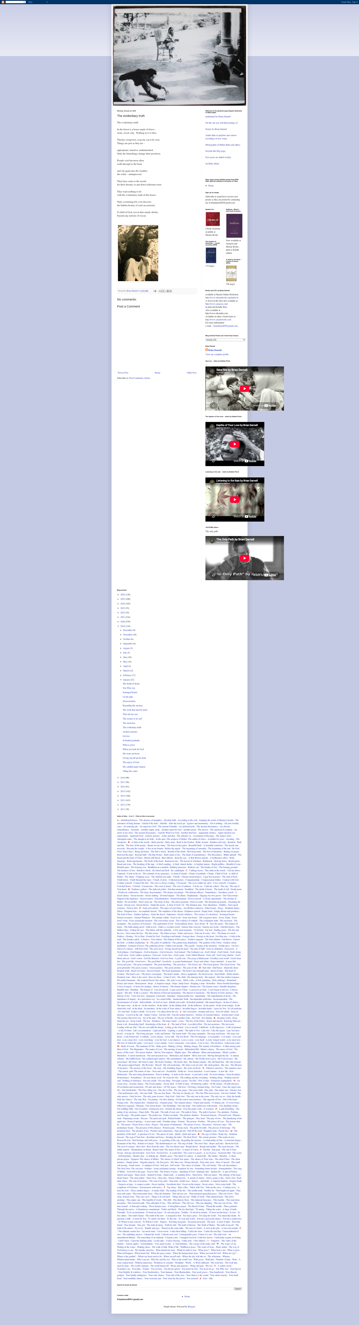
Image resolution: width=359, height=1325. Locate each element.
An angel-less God (148, 826)
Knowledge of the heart (156, 1024)
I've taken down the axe (167, 1011)
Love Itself (200, 1039)
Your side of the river (175, 1275)
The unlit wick (220, 1234)
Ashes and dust (168, 835)
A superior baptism (219, 1180)
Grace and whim (201, 961)
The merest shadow (144, 1052)
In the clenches (149, 1005)
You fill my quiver (172, 1268)
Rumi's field (158, 1149)
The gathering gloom (154, 945)
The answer (203, 829)
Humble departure (228, 986)
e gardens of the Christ (211, 942)
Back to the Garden (185, 842)
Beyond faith (141, 854)
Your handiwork (216, 1271)
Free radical (156, 939)
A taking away (229, 1187)
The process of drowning (219, 1127)
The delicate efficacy (194, 892)
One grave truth (196, 1089)
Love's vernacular (176, 1042)
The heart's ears (133, 973)
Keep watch (136, 1020)
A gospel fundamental (182, 961)
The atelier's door (223, 835)
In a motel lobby (164, 998)
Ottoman (140, 1105)
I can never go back (198, 989)
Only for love (136, 1096)
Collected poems (176, 879)
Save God (150, 1152)
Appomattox (122, 835)
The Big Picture (155, 854)
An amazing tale (130, 826)
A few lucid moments (182, 929)
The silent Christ (222, 1159)
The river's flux (201, 1143)
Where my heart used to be (150, 1256)
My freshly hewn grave (205, 1058)
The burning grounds (228, 867)
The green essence (139, 967)
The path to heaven (207, 1111)
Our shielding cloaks (228, 1105)
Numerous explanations (221, 1080)
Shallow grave (166, 1155)
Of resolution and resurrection (130, 1086)
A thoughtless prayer (177, 1206)
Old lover (182, 1086)
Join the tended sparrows (183, 1014)
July (125, 652)
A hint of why (169, 976)
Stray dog (162, 1177)
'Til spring (199, 1209)
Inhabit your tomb (177, 1002)
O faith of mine (182, 1083)
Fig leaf (208, 929)
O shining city (218, 1102)
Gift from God (141, 948)
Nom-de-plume (233, 1074)
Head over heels (138, 970)
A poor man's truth (152, 1121)
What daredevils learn (165, 1249)
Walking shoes (144, 1246)
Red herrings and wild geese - (146, 1140)
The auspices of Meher (177, 838)
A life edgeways (217, 1027)
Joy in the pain (149, 1017)
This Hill (167, 1199)
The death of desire (131, 683)
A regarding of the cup (169, 1140)
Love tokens (191, 1042)
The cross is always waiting (162, 882)
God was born (167, 958)
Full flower (227, 939)
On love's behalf (228, 1093)
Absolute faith (170, 820)
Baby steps (170, 842)
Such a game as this (215, 1177)
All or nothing (216, 823)
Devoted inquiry (167, 895)
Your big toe (235, 1268)
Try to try (139, 1227)
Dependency (211, 892)
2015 (123, 791)
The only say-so (218, 1096)
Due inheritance (210, 904)
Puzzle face (224, 1130)
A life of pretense (233, 1027)
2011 (123, 809)
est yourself (196, 898)
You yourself (192, 1278)
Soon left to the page (136, 1171)
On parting (153, 1099)
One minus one (221, 1089)
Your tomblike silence (132, 1278)
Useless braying (173, 1240)
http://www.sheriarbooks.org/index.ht (221, 297)
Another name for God (171, 829)
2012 (123, 804)
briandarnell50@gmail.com (225, 325)
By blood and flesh (161, 870)
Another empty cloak (150, 829)
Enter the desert (158, 914)
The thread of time (196, 1206)
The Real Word (190, 1137)
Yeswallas (136, 1268)
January (127, 679)
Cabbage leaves (196, 870)
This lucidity (219, 1199)
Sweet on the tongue (191, 1184)
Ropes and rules (217, 1143)
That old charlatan (162, 1193)
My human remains (197, 1061)
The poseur (191, 1121)
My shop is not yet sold (192, 1064)
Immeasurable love (185, 995)
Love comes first (130, 1039)
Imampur (171, 995)
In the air (137, 1005)
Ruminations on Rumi (141, 1149)
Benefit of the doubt (177, 851)
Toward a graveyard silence (208, 1218)
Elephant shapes (232, 907)
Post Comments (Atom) (139, 377)
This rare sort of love (223, 1202)
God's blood (210, 951)
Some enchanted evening (164, 1168)
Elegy (220, 907)
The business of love (126, 870)
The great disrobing (162, 964)
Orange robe (123, 1102)
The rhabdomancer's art (165, 1143)
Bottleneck (207, 860)
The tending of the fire (176, 1190)
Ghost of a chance (125, 948)
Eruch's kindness (185, 914)
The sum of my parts (158, 1180)
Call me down (233, 870)
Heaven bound (153, 970)
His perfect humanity (126, 980)
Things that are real (180, 1196)
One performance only (128, 1093)
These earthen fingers (140, 1190)
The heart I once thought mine (195, 970)
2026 (123, 594)
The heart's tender (171, 973)
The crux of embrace (182, 886)
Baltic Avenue (202, 842)
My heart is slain (146, 1061)
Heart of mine (217, 970)
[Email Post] (155, 290)
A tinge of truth (229, 1209)
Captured (121, 873)
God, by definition (215, 948)
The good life (128, 961)
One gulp (208, 1089)
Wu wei (209, 1265)
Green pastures (156, 967)
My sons (225, 1064)
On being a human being (199, 1086)
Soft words (175, 1165)
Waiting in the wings (126, 1246)
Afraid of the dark (150, 823)
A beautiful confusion (213, 845)
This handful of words (151, 1199)
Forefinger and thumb (171, 936)
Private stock (182, 1127)
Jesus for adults (222, 1011)
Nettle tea (182, 1071)
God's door (123, 954)
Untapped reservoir (188, 1237)
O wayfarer (209, 1108)
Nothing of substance (132, 1080)
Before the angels (173, 848)
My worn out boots (131, 753)
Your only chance (156, 1275)
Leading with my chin (127, 1027)
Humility (134, 989)
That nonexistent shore (143, 1193)
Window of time (223, 1259)
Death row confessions (128, 892)
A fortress (145, 939)
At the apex (161, 838)
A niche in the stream (180, 1074)
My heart (133, 1061)
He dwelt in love (206, 973)
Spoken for (216, 1171)
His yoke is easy (174, 980)
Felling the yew (137, 929)
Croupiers (232, 882)
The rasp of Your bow (135, 1137)
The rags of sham (209, 1133)
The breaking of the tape (144, 864)
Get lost (126, 735)
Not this (192, 1080)
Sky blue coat (177, 1162)
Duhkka (222, 904)
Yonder (146, 1268)
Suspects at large (126, 1184)
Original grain (166, 1102)
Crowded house (124, 886)
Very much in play (163, 1243)
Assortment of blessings (203, 835)
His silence (160, 980)
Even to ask (176, 917)
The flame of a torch (226, 933)
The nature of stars (142, 1071)
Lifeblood (203, 1027)
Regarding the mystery (133, 705)
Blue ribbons (167, 857)
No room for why (170, 1077)
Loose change (157, 1036)
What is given (129, 744)
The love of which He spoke (129, 1042)
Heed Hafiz (220, 973)
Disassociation (129, 701)
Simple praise (132, 1162)
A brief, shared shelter (182, 864)
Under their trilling (178, 1231)
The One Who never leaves (208, 1093)
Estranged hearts (130, 692)
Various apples (132, 1243)
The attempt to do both (144, 838)
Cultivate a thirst (211, 886)
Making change (191, 1046)
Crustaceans (147, 886)
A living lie (129, 1033)
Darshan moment (175, 889)
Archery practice (130, 731)
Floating (129, 936)
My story (158, 1067)
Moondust (121, 1055)
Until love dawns (205, 1237)
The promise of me (140, 1130)
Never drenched (195, 1071)
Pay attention (223, 1111)
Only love (180, 1096)
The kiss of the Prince (195, 1020)
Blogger (191, 1306)
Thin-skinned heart (214, 1196)
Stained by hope (154, 1174)
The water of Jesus (205, 1246)
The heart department (171, 970)
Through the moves (125, 1209)
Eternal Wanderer (142, 917)
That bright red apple (225, 1190)
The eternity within (160, 917)
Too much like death (227, 1215)
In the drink (162, 1005)
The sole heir (137, 1168)
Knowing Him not (232, 1020)
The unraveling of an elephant (150, 1237)
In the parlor (209, 1005)
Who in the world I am (182, 1259)
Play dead (200, 1118)
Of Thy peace (170, 1086)
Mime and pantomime (211, 1052)
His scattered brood (145, 980)
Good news (140, 961)
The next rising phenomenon (142, 1074)
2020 (123, 621)
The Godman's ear (195, 951)
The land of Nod (178, 1024)
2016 (123, 786)
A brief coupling (163, 864)
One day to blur (165, 1089)
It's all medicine (235, 1008)
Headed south (123, 970)
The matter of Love (153, 1049)
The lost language (198, 1036)
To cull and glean (172, 1212)
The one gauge (181, 1089)
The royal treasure (226, 1146)
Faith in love (151, 926)
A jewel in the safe (134, 1014)
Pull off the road (194, 1130)
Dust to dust (132, 907)
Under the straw (195, 1231)
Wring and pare (197, 1265)
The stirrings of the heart (229, 1174)
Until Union (124, 1240)
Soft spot (164, 1165)
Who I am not (143, 1259)
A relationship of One (213, 1140)
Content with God (231, 879)
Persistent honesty (209, 1115)
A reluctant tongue (232, 1140)
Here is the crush (139, 976)
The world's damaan (140, 1265)
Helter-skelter (233, 973)
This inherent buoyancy (201, 1199)
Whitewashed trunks (126, 1259)
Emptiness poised (192, 911)
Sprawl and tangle (125, 1174)
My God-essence (225, 1058)
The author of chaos (197, 838)
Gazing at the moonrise (207, 945)
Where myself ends (172, 1256)
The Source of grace (169, 1171)
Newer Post (123, 372)
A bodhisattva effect (218, 857)
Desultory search (225, 892)
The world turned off (159, 1265)
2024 (123, 603)
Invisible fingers (190, 1008)
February (127, 675)
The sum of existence (138, 1180)
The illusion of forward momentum (165, 992)
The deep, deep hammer (150, 892)
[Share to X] (165, 291)
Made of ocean (127, 1046)
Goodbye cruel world (219, 958)
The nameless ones (233, 1067)
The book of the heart (154, 860)
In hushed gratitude (131, 740)
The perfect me (155, 1115)
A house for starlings (142, 986)
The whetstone (214, 1256)
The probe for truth (198, 1127)
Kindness (156, 1020)
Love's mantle (161, 1042)
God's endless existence (140, 954)
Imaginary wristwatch (155, 995)
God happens (136, 951)
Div (189, 898)
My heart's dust (180, 1061)
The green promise (172, 967)
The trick (211, 1221)
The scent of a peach (192, 1152)
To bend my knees (154, 1212)
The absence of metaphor (150, 820)
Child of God (221, 873)
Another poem (189, 829)
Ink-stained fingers (213, 1002)
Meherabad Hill (192, 1049)
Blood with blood (152, 857)
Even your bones (190, 917)
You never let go (207, 1268)
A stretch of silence (195, 1177)
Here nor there (155, 976)
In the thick (137, 1008)
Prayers (155, 1124)
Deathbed (189, 889)
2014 (123, 795)
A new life (223, 1071)
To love (232, 1212)
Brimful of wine (233, 864)
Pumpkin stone (210, 1130)
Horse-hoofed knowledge (228, 983)
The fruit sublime (213, 939)
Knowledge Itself (136, 1024)
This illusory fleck (181, 1199)
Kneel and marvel (214, 1020)
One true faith (146, 1093)
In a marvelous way (146, 998)
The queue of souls (164, 1133)
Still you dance (210, 1174)
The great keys (179, 964)
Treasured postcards (196, 1221)
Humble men (123, 989)
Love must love (234, 1039)
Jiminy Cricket (151, 1014)
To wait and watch (187, 1218)
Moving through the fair (218, 1055)
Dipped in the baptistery (127, 898)
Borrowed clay (171, 860)
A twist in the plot (211, 1227)
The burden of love (209, 867)
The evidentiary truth (132, 727)
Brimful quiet (123, 867)
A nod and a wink (200, 1074)
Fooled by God (153, 936)
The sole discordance (227, 1165)
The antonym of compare (221, 829)
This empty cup (133, 1199)
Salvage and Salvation (134, 1152)
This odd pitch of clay (156, 1202)
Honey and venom (125, 983)
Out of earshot (141, 1108)
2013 (123, 800)
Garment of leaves (136, 945)
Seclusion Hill (224, 1152)
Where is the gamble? (126, 1256)
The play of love (214, 1118)
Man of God (122, 1049)
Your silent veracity (218, 1275)
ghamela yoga (126, 11)
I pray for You (220, 1008)
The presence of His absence (148, 1127)
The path (154, 1111)
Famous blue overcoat (191, 926)
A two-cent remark (229, 1227)
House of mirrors (160, 986)
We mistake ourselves (144, 1249)
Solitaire (148, 1168)
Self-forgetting (124, 1155)
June (125, 657)
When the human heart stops (185, 1253)
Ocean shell (168, 1083)
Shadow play (138, 1155)
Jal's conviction (189, 1011)
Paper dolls (144, 1111)
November (128, 634)
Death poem (236, 889)
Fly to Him (139, 936)
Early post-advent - (151, 907)
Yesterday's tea (123, 1268)
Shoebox (223, 1155)
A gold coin (180, 958)
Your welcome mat (152, 1278)
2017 (123, 782)
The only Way (140, 1099)
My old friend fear (216, 1061)
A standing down (183, 1174)
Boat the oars (180, 857)
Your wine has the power (173, 1278)
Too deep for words (207, 1215)
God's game (178, 954)
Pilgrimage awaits (131, 1118)
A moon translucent (137, 1055)
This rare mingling (204, 1202)
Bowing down (220, 860)
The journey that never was (129, 1017)
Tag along (171, 1187)
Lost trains (226, 1036)
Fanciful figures (228, 926)
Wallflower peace (188, 1246)
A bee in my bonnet (155, 848)
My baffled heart (133, 1058)
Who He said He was (160, 1259)
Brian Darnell (214, 350)
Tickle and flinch (168, 1209)
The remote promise (207, 1137)
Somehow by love (185, 1168)
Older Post (191, 372)
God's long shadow (225, 954)
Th (200, 942)
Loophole (144, 1036)
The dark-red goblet (157, 889)
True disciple (129, 1224)
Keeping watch (224, 1017)
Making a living (175, 1046)
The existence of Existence (139, 923)
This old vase (188, 1202)
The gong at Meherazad (197, 958)
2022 (123, 612)
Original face (153, 1102)
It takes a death (137, 1011)
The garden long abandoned (184, 942)
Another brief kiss (189, 832)
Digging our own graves (210, 895)
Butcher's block (144, 870)
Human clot (195, 986)
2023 (123, 608)
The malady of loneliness (210, 1046)
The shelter (213, 1155)
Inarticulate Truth (180, 998)
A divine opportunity (212, 898)
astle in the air (135, 873)
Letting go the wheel (174, 1027)
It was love (151, 1011)
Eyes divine (200, 923)
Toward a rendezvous (232, 1218)
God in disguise (151, 951)
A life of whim (124, 1030)
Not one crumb (149, 1080)
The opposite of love (212, 1099)
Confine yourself (124, 882)
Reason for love (124, 1140)
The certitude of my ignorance (156, 873)
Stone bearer (122, 1177)
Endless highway (141, 914)
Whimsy (226, 1256)
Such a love (230, 1177)
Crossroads (181, 882)
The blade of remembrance (194, 854)
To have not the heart (218, 1212)
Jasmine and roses (206, 1011)
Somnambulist (225, 1168)
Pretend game (169, 1127)
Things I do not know (161, 1196)
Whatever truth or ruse (186, 1249)
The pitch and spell (157, 1118)
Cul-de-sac (197, 886)
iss (183, 1020)
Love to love (203, 1042)
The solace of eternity (191, 1165)
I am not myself (161, 989)
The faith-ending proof (134, 926)
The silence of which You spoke (174, 1159)
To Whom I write (150, 1221)
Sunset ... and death (200, 1180)
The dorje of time (161, 901)
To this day (172, 1218)
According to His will (187, 820)
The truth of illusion (186, 1224)
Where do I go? (229, 1253)
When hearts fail (142, 1253)
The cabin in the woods (215, 870)
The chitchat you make (161, 876)
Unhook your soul (170, 1234)
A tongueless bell (173, 1215)
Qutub (178, 1133)
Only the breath (234, 1096)
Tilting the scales (130, 770)
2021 (123, 616)
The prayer (126, 1124)
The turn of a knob (193, 1227)
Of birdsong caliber (199, 1083)
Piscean (144, 1118)
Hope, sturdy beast (180, 983)
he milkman (194, 1052)
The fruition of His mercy (175, 939)
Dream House (142, 904)
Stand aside (169, 1174)
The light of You (192, 1030)
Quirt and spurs (189, 1133)
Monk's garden (229, 1052)
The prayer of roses (192, 1124)
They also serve (143, 1196)
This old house (173, 1202)
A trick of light (223, 1221)
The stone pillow (137, 1177)
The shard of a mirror (183, 1155)
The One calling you (147, 1089)
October (127, 638)
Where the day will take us (194, 1256)
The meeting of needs (173, 1049)
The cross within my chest (199, 882)
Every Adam (224, 917)
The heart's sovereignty (151, 973)
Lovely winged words (215, 1039)
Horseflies (210, 983)
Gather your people (174, 945)
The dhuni (181, 895)
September (128, 643)
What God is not (218, 1249)
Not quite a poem (179, 1080)
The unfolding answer (132, 1234)
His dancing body (195, 976)
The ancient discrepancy (207, 826)
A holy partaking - (203, 980)
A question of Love (146, 1133)
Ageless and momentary (197, 823)
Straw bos (151, 1177)
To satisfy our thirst (156, 1218)
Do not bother (131, 901)
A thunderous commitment (148, 1209)
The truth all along (155, 1224)
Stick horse (197, 1174)
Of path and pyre (231, 1083)
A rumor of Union (190, 1149)
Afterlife (163, 823)
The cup (224, 886)
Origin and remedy (202, 1102)
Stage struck (140, 1174)
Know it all (122, 1024)
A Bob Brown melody (198, 857)
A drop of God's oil (176, 904)
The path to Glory (189, 1111)
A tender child (157, 1190)
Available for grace (216, 838)
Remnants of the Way (126, 1143)
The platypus (189, 1118)
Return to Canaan (146, 1143)
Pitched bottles (174, 1118)
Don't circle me (145, 901)
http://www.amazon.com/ (216, 303)
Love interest (174, 1039)
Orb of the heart (230, 1099)
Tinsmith (121, 1212)
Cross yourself (219, 882)
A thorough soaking (138, 1206)
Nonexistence (123, 1077)
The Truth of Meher (206, 1224)
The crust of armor (163, 886)
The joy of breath (165, 1017)
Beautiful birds (195, 845)
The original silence (183, 1102)
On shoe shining (167, 1099)
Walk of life (173, 1246)
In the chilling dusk (178, 1005)
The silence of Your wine (202, 1159)
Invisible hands (205, 1008)
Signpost (135, 1159)
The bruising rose (138, 867)
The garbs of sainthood (160, 942)
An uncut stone (148, 1231)
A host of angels (124, 986)
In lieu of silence (231, 1002)
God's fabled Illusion (195, 954)
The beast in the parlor (177, 845)
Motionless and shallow (180, 1055)
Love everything (146, 1039)
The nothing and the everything (194, 1077)
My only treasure (233, 1061)
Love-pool (148, 1042)
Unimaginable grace (188, 1234)
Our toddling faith (125, 1108)
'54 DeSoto (199, 929)
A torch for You (139, 1218)
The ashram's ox (184, 835)
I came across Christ (178, 989)
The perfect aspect (139, 1115)
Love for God (161, 1039)
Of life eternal (216, 1083)
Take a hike (183, 1187)
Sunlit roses (185, 1180)
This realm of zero (226, 1137)
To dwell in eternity (199, 1212)
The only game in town (153, 1096)
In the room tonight (224, 1005)
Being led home (142, 851)
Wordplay (179, 1262)
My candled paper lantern (134, 766)
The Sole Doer (123, 1168)
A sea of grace (209, 1152)
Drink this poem (158, 904)
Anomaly (135, 829)
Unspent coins (171, 1237)
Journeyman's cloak (230, 1014)
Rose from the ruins (155, 1146)
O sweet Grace (233, 1102)
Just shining (207, 1017)
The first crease (151, 933)
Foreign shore (189, 936)
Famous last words (210, 926)
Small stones (135, 1165)
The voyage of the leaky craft (202, 1243)
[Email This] (160, 291)
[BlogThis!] (162, 291)
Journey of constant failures (208, 1014)
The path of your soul (169, 1111)
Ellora (119, 911)
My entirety (188, 1058)
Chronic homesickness (192, 876)
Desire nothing (151, 895)
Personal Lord (224, 1115)
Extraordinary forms (184, 923)
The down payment (179, 901)
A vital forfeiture (180, 1243)
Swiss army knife (223, 1184)
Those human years (157, 1206)
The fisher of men (168, 933)
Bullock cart (193, 867)
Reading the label (173, 1137)
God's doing (235, 951)
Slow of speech (223, 1162)
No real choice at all (152, 1077)
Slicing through (191, 1162)
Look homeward (131, 1036)
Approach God (136, 835)
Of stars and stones (154, 1086)
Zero (205, 1278)
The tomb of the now (154, 1215)
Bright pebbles (218, 864)
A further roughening (135, 942)
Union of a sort (205, 1234)
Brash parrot (234, 860)
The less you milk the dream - (151, 1027)
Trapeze (163, 1221)
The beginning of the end (219, 848)
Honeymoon (140, 983)
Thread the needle (214, 1206)
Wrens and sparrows (179, 1265)
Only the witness (124, 1099)
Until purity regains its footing (227, 1237)
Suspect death (235, 1180)
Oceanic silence (136, 1083)
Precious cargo (219, 1124)
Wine (234, 1259)
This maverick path (136, 1202)
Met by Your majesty (163, 1052)
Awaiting (230, 838)
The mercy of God (131, 762)
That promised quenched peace (203, 1193)
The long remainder (196, 1033)
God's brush (223, 951)
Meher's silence (207, 1049)
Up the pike (128, 696)
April (125, 666)
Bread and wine (124, 864)
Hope (150, 983)
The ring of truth (185, 1143)
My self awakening (171, 1064)
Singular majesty (147, 1162)
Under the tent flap (212, 1231)
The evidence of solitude (187, 920)
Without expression (143, 1262)
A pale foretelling (226, 1108)
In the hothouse (195, 1005)
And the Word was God (169, 832)
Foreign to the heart (205, 936)
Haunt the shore (231, 967)
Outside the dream (173, 1108)
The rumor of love (172, 1149)
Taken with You (197, 1187)
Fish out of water (202, 933)
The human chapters (179, 986)
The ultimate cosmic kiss (129, 1231)
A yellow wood (224, 1265)
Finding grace (220, 929)
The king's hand (169, 1020)
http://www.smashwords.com (218, 319)
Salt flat (206, 1149)
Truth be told (170, 1224)
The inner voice (124, 1005)
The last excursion (212, 1024)
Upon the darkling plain (141, 1240)
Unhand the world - (153, 1234)
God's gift (210, 954)
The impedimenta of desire (219, 995)
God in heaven (166, 951)
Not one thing (164, 1080)
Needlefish (171, 1071)
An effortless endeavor (193, 907)
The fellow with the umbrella (159, 929)
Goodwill (166, 961)
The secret (236, 1152)
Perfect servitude (170, 1115)
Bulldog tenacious (178, 867)
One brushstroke (129, 1089)
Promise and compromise (161, 1130)
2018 (123, 777)
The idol (128, 992)
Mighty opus (180, 1052)
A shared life (200, 1155)
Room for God (231, 1143)
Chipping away (143, 876)
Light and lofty (159, 1030)
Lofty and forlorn (162, 1033)
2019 (123, 626)
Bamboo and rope (218, 842)
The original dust (137, 1102)
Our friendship (169, 1105)
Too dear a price (190, 1215)
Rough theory (192, 1146)
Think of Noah (197, 1196)
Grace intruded (217, 961)
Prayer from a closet (141, 1124)
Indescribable (146, 1002)
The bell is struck (158, 851)
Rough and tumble (208, 1146)
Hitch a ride (188, 980)
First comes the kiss (134, 933)
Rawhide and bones (156, 1137)
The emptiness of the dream (170, 911)
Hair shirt (206, 967)
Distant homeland (178, 898)
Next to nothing (163, 1074)
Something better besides (206, 1168)
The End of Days (124, 914)
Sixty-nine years (207, 1162)
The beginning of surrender (194, 848)
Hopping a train (198, 983)
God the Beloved (151, 958)
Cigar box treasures (211, 876)
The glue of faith (197, 948)
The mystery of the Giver (141, 1067)
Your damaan (166, 1271)
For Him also (221, 936)
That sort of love (225, 1193)
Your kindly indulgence (136, 1275)
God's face (167, 954)
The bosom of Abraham (190, 860)
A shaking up (152, 1155)
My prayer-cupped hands (129, 1064)
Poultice (201, 1121)
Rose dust (140, 1146)
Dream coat (129, 904)
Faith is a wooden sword (169, 926)
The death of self (221, 889)
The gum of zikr (190, 967)
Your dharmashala (182, 1271)
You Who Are (129, 687)
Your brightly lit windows (129, 1271)
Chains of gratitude (197, 873)
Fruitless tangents (196, 939)
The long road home (216, 1033)
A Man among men (231, 1046)
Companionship (192, 879)
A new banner (210, 1071)
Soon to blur (152, 1171)
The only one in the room (198, 1096)
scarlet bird (176, 1152)
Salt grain (216, 1149)
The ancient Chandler (167, 826)
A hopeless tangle (163, 983)
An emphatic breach (148, 911)
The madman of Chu (145, 1046)
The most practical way (157, 1055)
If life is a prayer (140, 992)
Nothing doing (216, 1077)
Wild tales (209, 1259)
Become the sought (135, 848)
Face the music (216, 923)
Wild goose (199, 1259)
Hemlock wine (123, 976)
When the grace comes (160, 1253)
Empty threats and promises (226, 911)
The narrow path (126, 1071)
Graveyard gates (124, 964)
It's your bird (123, 1011)
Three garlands (230, 1206)
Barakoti (231, 842)
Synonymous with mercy (151, 1187)
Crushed (136, 886)
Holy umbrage (218, 980)
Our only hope (184, 1105)
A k (180, 1020)
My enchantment (174, 1058)
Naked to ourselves (214, 1067)
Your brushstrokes (151, 1271)
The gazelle (189, 945)
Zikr (211, 1278)
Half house (217, 967)
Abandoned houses (129, 820)
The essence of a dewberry (206, 914)
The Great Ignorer (211, 964)
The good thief (154, 961)
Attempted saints (124, 838)
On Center (216, 1086)
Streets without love (177, 1177)
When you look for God (133, 749)
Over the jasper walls (192, 1108)
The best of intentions (212, 851)
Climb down (122, 879)
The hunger (145, 989)
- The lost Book (182, 1036)
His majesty (210, 976)
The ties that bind (185, 1209)
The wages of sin (228, 1243)
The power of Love (215, 1121)
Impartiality (200, 995)
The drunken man (194, 904)
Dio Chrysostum (230, 895)
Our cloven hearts (153, 1105)
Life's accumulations (142, 1030)
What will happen (125, 1253)
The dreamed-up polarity (215, 901)
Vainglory (215, 1240)
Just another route (182, 1017)
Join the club (164, 1014)
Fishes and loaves (185, 933)
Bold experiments (134, 860)
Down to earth (196, 901)
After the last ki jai (177, 823)
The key (146, 1020)
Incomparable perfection (200, 998)
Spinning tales (203, 1171)
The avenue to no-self (132, 718)
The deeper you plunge (173, 892)
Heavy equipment (189, 973)
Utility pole (187, 1240)
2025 (123, 598)
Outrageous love (156, 1108)
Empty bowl (207, 911)
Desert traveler (137, 895)
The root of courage (126, 1146)
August (126, 648)
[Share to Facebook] (168, 291)
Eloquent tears (130, 911)
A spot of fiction (229, 1171)
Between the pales (125, 854)
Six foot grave (162, 1162)
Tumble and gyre (152, 1227)
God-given (229, 948)
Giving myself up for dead (134, 757)
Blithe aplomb (230, 854)
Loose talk (169, 1036)
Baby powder (157, 842)
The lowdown (217, 1042)
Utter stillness (199, 1240)
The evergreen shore (208, 917)
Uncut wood (162, 1231)
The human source (210, 986)
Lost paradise (214, 1036)
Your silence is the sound (197, 1275)
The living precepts (144, 1033)
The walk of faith (159, 1246)
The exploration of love (163, 923)
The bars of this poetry (136, 845)
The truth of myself (225, 1224)
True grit (141, 1224)
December (128, 630)
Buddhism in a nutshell (158, 867)
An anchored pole (187, 826)
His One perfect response (228, 976)
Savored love (162, 1152)
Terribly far (209, 1190)
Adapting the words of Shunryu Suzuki (216, 820)
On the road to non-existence (188, 1099)
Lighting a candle (175, 1030)
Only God (169, 1096)
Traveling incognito (177, 1221)
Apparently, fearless (207, 832)
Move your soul (199, 1055)
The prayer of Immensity (171, 1124)
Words (189, 1262)
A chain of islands (179, 873)
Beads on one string (156, 845)
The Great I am (194, 964)
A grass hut (230, 961)
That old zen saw (130, 714)
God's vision (136, 958)
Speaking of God (187, 1171)
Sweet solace (208, 1184)
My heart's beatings (163, 1061)
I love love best (138, 995)
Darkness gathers (139, 889)
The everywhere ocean (164, 920)
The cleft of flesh (229, 876)
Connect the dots (141, 882)
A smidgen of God (150, 1165)
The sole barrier (209, 1165)
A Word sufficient (201, 1262)
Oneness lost (235, 1089)
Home (157, 372)
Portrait (181, 1121)
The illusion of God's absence (220, 992)
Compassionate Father (211, 879)
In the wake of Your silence (169, 1008)
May (125, 661)
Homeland (231, 980)
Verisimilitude (147, 1243)
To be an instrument (135, 1212)
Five (214, 933)
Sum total (173, 1180)
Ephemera (171, 914)
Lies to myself (191, 1027)
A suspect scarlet (142, 1184)
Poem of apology (135, 1121)
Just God (196, 1017)
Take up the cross (213, 1187)
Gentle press (224, 945)
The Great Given (227, 964)
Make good (161, 1046)
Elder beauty (210, 907)
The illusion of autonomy (193, 992)
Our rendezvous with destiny (205, 1105)
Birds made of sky (172, 854)
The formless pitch (131, 939)
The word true (217, 1262)
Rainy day (223, 1133)
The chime (129, 876)
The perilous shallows (189, 1115)
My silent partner (212, 1064)
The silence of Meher (149, 1159)
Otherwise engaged (125, 1105)
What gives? (204, 1249)
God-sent (157, 954)
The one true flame (162, 1093)
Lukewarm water (232, 1042)
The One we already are (183, 1093)
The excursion (129, 722)
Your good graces (200, 1271)
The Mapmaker (136, 1049)
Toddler (184, 1212)
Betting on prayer (231, 851)
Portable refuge (169, 1121)
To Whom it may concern (129, 1221)
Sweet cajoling (158, 1184)
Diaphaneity (192, 895)
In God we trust (160, 1002)
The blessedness (215, 854)
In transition (149, 1008)
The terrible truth (194, 1190)
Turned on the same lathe (172, 1227)
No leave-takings (217, 1074)
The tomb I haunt (136, 1215)
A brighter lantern (202, 864)
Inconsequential (220, 998)
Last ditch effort (195, 1024)
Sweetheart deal (173, 1184)
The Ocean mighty (153, 1083)
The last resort (227, 1024)
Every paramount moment (140, 920)
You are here (156, 1268)
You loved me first (190, 1268)
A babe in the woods (140, 842)
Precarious (207, 1124)
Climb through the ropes (140, 879)
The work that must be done (135, 709)
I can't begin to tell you (218, 989)
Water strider (221, 1246)
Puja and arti (180, 1130)
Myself (158, 1064)
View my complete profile (217, 354)
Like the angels (218, 1030)
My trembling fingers (172, 1067)
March (126, 670)
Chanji (210, 873)
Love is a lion (187, 1039)
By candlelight (177, 870)
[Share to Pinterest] (170, 291)
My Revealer (148, 1064)
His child (182, 976)
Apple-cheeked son (226, 832)
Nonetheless (136, 1077)
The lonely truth (179, 1033)
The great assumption (142, 964)
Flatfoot (120, 936)
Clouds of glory (160, 879)
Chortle (176, 876)
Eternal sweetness (125, 917)
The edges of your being (171, 907)
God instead (179, 951)
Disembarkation (162, 898)
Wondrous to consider (164, 1262)
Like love (206, 1030)
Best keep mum (194, 851)
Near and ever (158, 1071)
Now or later (203, 1080)
